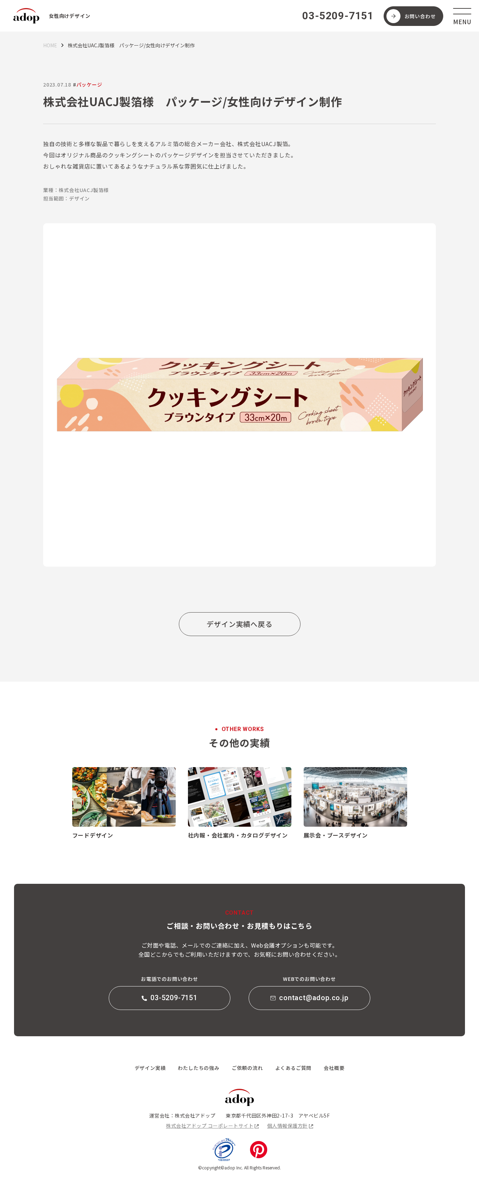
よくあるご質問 (293, 1067)
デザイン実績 (150, 1067)
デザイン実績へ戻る (239, 624)
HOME (50, 45)
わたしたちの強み (198, 1067)
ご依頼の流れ (247, 1067)
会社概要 (334, 1067)
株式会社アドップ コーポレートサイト (210, 1125)
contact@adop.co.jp (313, 997)
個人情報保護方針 (287, 1125)
